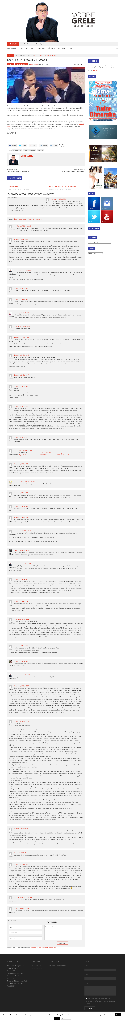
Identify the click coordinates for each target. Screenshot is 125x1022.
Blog (32, 48)
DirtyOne (11, 689)
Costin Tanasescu (13, 454)
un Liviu (11, 856)
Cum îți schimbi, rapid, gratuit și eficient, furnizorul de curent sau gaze (44, 44)
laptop (25, 150)
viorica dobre (12, 230)
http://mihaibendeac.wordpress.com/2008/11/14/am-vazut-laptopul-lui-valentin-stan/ (44, 455)
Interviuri (61, 48)
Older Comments (12, 198)
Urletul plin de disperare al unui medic (73, 171)
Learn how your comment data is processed (43, 947)
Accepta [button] (118, 1015)
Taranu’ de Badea (37, 969)
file (20, 150)
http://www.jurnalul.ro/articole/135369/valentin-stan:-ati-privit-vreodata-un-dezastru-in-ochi (55, 453)
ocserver (11, 665)
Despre (70, 48)
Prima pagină (11, 48)
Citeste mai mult (66, 1019)
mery (10, 292)
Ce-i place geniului (21, 64)
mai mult (95, 70)
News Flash (23, 48)
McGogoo (11, 554)
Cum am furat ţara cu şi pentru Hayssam (62, 186)
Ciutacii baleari (14, 186)
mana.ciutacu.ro (37, 966)
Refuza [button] (57, 1019)
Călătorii (51, 48)
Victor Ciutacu (34, 64)
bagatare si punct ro (14, 485)
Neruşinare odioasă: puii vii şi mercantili (18, 171)
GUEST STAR (41, 48)
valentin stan (32, 150)
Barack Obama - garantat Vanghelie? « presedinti (28, 219)
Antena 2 (30, 55)
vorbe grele (40, 150)
